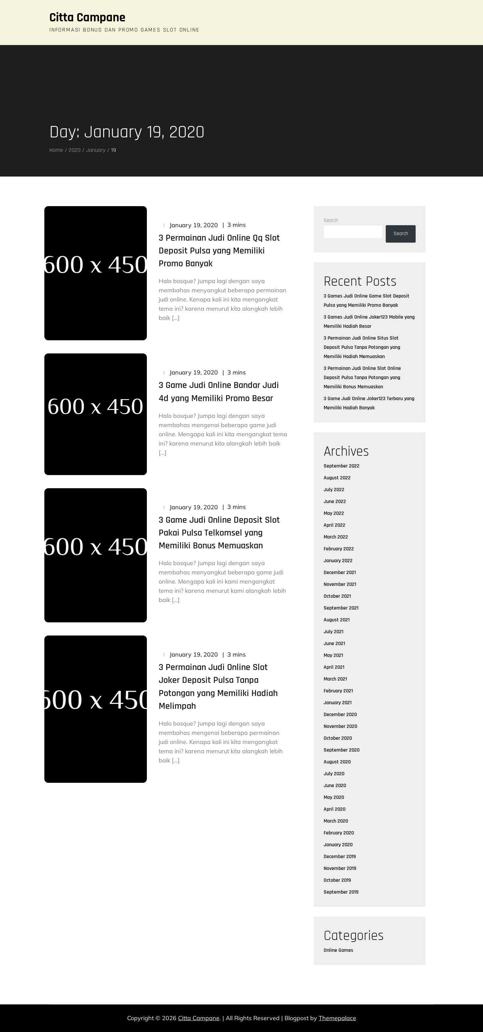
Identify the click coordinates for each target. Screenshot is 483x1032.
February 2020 (339, 832)
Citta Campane (87, 18)
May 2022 (334, 513)
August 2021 (337, 619)
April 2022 (334, 525)
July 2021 (333, 631)
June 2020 (335, 785)
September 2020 (341, 750)
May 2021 (333, 655)
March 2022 (336, 537)
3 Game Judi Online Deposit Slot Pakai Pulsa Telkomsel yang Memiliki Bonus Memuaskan (219, 533)
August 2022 (337, 477)
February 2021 (338, 690)
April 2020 (334, 809)
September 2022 (341, 466)
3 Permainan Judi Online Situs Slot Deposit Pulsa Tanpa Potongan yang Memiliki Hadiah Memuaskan (362, 347)
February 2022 (339, 548)
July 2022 (334, 489)
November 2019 (340, 868)
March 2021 (335, 679)
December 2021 (340, 572)
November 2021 (340, 584)
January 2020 (338, 844)
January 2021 (338, 702)
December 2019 (340, 856)
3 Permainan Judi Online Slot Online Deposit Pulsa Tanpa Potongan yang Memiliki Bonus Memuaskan (362, 377)
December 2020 (340, 714)
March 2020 (336, 821)
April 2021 (334, 667)
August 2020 (337, 761)
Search (331, 220)
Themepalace (337, 1018)
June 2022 (335, 501)
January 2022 (338, 560)
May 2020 (334, 797)
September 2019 (341, 892)
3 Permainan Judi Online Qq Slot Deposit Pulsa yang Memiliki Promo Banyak (219, 251)
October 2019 (337, 880)
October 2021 (337, 596)
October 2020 (338, 738)
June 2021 (334, 643)
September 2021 (341, 608)
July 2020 (334, 773)
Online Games (338, 950)
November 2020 (340, 726)
